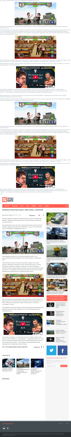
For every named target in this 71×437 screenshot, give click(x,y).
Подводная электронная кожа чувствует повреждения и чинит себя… (57, 323)
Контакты (60, 423)
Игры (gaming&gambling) (11, 347)
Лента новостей (8, 211)
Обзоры (40, 206)
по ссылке (67, 99)
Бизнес (22, 206)
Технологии (6, 206)
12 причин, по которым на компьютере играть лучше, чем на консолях (36, 370)
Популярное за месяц (57, 299)
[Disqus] (23, 397)
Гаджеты (47, 206)
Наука (27, 206)
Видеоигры (24, 347)
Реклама (67, 423)
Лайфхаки (34, 206)
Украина (19, 347)
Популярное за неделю (57, 296)
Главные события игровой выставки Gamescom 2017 (7, 369)
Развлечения (15, 206)
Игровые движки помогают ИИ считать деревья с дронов (61, 332)
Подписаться (64, 366)
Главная (15, 211)
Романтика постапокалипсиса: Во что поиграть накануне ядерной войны (23, 370)
